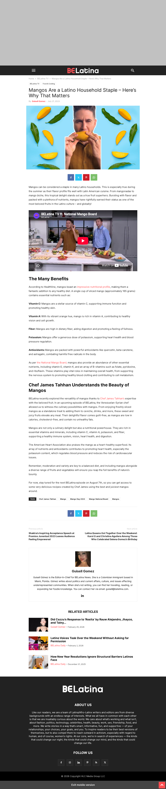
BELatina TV (42, 78)
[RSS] (96, 762)
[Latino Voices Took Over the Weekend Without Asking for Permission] (38, 643)
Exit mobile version (83, 784)
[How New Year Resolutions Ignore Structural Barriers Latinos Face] (38, 662)
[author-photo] (83, 566)
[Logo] (83, 695)
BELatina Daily (58, 645)
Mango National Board (98, 499)
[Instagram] (70, 762)
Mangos (115, 499)
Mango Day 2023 (77, 499)
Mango (63, 499)
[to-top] (162, 783)
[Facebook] (71, 177)
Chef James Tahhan (47, 499)
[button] (33, 70)
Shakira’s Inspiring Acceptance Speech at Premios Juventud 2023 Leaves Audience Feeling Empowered (52, 536)
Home (31, 78)
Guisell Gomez (38, 101)
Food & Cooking (49, 84)
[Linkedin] (82, 596)
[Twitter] (78, 177)
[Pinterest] (86, 177)
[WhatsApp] (94, 177)
